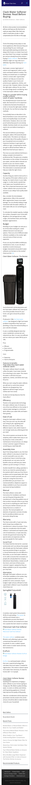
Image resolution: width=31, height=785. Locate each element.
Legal (23, 771)
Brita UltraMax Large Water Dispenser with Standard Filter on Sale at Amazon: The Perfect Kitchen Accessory (14, 757)
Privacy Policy (16, 771)
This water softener (9, 637)
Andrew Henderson (10, 19)
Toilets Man (22, 773)
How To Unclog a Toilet (10, 773)
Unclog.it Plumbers (9, 776)
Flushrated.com (21, 776)
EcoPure (5, 661)
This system (20, 615)
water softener (12, 58)
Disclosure (7, 771)
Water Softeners (20, 19)
